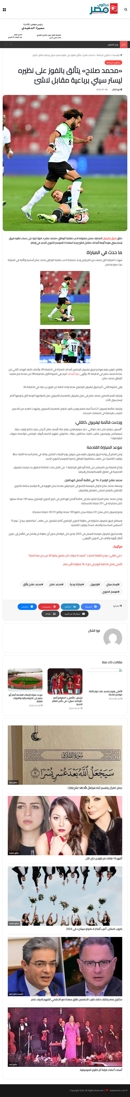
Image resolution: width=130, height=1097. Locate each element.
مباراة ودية (76, 584)
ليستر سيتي (112, 584)
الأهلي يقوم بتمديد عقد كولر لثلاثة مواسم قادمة (105, 693)
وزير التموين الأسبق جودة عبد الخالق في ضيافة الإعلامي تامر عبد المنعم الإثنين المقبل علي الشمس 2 (72, 44)
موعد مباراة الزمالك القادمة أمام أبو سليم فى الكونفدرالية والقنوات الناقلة (25, 698)
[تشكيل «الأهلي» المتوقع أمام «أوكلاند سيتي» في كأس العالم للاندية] (65, 681)
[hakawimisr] (104, 9)
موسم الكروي (110, 591)
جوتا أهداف (73, 373)
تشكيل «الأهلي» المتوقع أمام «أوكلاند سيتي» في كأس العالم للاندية (67, 701)
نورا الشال (116, 89)
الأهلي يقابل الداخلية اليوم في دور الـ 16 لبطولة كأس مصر (92, 564)
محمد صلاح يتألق (32, 584)
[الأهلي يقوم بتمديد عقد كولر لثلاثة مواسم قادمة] (105, 678)
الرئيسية (116, 55)
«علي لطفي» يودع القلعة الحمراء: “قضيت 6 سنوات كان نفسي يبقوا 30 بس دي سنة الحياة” (75, 555)
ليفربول (94, 584)
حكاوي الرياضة (104, 55)
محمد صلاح (55, 584)
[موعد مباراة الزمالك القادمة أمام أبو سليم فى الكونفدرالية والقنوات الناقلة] (25, 679)
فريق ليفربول (109, 238)
